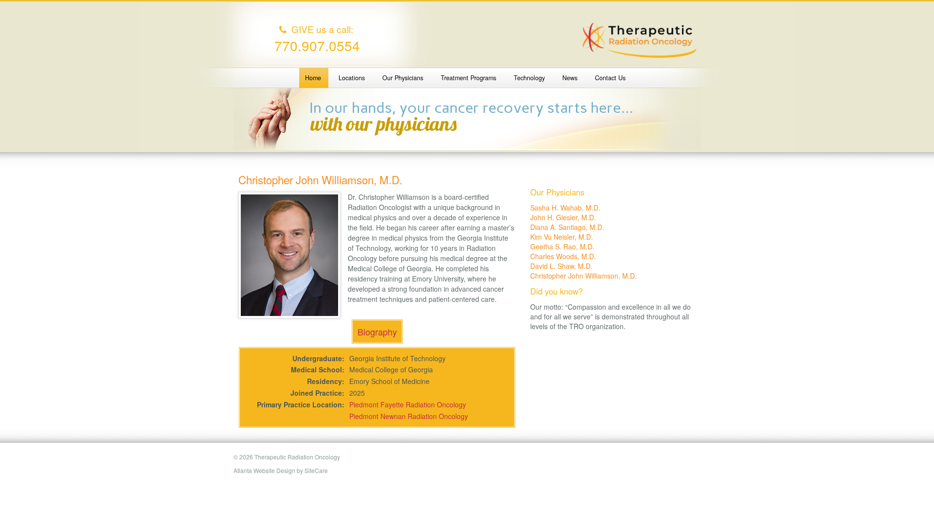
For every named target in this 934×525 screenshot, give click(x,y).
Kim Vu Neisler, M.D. (561, 237)
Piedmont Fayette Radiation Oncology (407, 404)
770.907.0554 (317, 45)
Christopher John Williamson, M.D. (583, 275)
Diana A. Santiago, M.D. (567, 227)
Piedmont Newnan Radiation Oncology (408, 416)
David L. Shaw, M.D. (561, 266)
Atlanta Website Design (264, 470)
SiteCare (316, 470)
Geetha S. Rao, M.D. (562, 246)
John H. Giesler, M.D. (563, 217)
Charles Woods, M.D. (563, 256)
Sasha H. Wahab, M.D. (565, 207)
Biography (377, 331)
